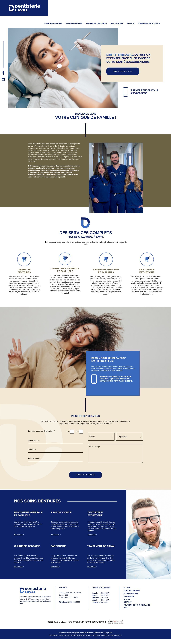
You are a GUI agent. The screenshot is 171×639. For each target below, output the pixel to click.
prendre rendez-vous (122, 71)
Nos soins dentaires (37, 501)
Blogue (130, 23)
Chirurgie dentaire (27, 546)
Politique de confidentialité (137, 605)
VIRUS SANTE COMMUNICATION (93, 622)
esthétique (146, 272)
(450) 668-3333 (117, 379)
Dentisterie (147, 269)
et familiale (65, 271)
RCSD (126, 608)
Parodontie (58, 546)
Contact (127, 602)
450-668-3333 (139, 93)
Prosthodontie (61, 512)
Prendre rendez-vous (149, 23)
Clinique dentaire (53, 23)
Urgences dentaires (96, 23)
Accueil (127, 588)
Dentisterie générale (65, 268)
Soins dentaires (74, 23)
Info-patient (117, 23)
